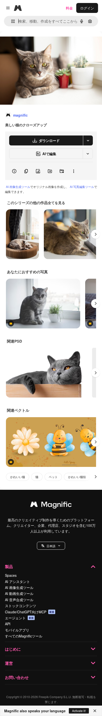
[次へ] (95, 234)
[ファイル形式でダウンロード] (88, 140)
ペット (53, 477)
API (7, 623)
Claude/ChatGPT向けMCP (29, 611)
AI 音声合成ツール (19, 599)
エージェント (19, 617)
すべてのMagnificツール (23, 635)
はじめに (13, 649)
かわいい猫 (17, 477)
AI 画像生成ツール (18, 186)
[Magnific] (51, 505)
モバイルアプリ (17, 629)
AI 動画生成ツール (19, 593)
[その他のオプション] (73, 171)
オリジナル (34, 42)
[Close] (95, 711)
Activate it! (79, 711)
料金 (69, 7)
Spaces (11, 575)
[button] (51, 546)
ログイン (87, 7)
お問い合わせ (17, 677)
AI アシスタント (17, 581)
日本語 (51, 546)
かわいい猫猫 (77, 477)
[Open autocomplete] (11, 21)
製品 (9, 566)
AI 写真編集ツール (82, 186)
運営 (9, 663)
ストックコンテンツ (20, 605)
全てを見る (56, 202)
